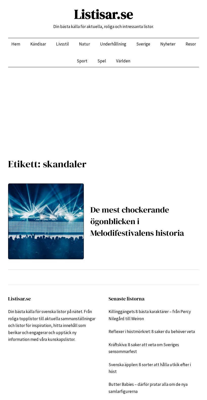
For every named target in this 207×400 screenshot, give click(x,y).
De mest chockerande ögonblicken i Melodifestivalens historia (137, 221)
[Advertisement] (103, 108)
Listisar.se (103, 14)
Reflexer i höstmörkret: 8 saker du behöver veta (152, 331)
